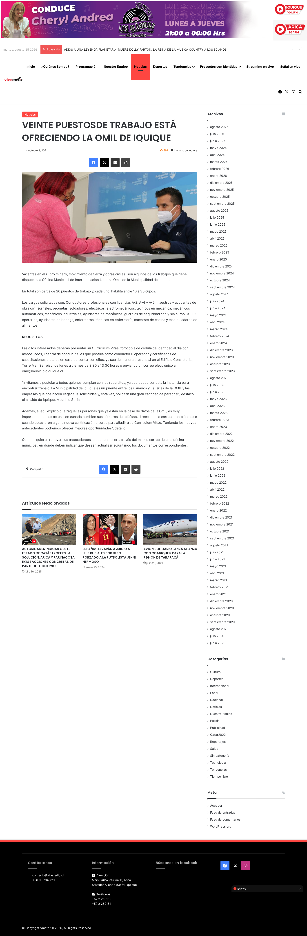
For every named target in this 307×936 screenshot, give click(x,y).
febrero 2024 (219, 336)
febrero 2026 (219, 169)
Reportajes (218, 741)
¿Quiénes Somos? (55, 66)
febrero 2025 (219, 252)
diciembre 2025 (221, 182)
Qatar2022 (218, 734)
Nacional (216, 700)
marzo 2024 (219, 329)
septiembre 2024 (222, 287)
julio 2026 (217, 134)
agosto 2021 (219, 545)
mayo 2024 (218, 315)
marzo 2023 (219, 413)
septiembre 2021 (222, 538)
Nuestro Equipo (116, 66)
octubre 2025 (220, 196)
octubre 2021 (219, 531)
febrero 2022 (219, 503)
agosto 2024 (219, 294)
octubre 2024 (220, 280)
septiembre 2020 (222, 622)
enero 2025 (218, 259)
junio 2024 (217, 308)
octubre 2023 (220, 364)
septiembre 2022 (222, 454)
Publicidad (217, 727)
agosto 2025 (219, 210)
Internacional (219, 686)
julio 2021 (217, 552)
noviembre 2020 (222, 608)
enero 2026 (218, 175)
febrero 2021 (219, 587)
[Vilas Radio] (13, 79)
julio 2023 (217, 385)
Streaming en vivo (260, 66)
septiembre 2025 (222, 203)
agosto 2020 (219, 629)
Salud (214, 748)
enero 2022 (218, 510)
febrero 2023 (219, 420)
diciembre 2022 (221, 433)
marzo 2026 (219, 162)
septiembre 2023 (222, 371)
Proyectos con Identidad (219, 66)
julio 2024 (217, 301)
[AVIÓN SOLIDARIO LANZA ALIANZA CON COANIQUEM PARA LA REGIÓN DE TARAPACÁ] (170, 529)
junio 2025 (217, 224)
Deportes (160, 66)
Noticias (140, 66)
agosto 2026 (219, 127)
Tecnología (218, 762)
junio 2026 (217, 141)
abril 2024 (217, 322)
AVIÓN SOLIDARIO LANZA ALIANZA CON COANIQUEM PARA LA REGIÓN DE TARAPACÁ (170, 553)
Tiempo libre (219, 776)
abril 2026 (217, 155)
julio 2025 (217, 217)
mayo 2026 (218, 148)
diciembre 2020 (221, 601)
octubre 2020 (220, 615)
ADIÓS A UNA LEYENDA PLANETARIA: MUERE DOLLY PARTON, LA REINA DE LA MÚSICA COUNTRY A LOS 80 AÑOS (145, 49)
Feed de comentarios (225, 819)
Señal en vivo (290, 66)
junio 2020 (217, 643)
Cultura (215, 672)
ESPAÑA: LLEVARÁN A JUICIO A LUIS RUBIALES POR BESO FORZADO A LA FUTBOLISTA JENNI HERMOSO (109, 555)
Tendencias (182, 66)
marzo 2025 (218, 245)
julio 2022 (217, 468)
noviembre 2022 (222, 440)
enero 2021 (218, 594)
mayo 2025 (218, 231)
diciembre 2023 (221, 350)
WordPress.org (220, 826)
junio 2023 (217, 392)
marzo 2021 (218, 580)
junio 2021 (217, 559)
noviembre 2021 (221, 524)
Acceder (216, 805)
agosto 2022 (219, 461)
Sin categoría (219, 755)
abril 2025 (217, 238)
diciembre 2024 (221, 266)
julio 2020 (217, 636)
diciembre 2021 (221, 517)
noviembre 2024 (222, 273)
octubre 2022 (220, 447)
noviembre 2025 (222, 189)
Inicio (31, 66)
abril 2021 (217, 573)
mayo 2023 (218, 399)
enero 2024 (218, 343)
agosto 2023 (219, 378)
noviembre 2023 (222, 357)
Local (214, 693)
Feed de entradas (222, 812)
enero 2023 (218, 427)
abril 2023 (217, 406)
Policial (215, 721)
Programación (87, 66)
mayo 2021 (218, 566)
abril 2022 (217, 489)
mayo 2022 (218, 482)
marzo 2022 (218, 496)
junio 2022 (217, 475)
